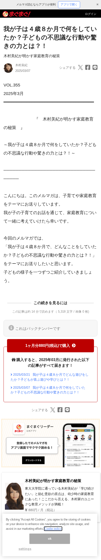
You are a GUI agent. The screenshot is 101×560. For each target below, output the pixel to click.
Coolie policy (53, 528)
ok (50, 538)
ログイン (90, 14)
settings (25, 549)
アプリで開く (69, 4)
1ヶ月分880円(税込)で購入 (47, 346)
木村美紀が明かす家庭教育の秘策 (32, 56)
